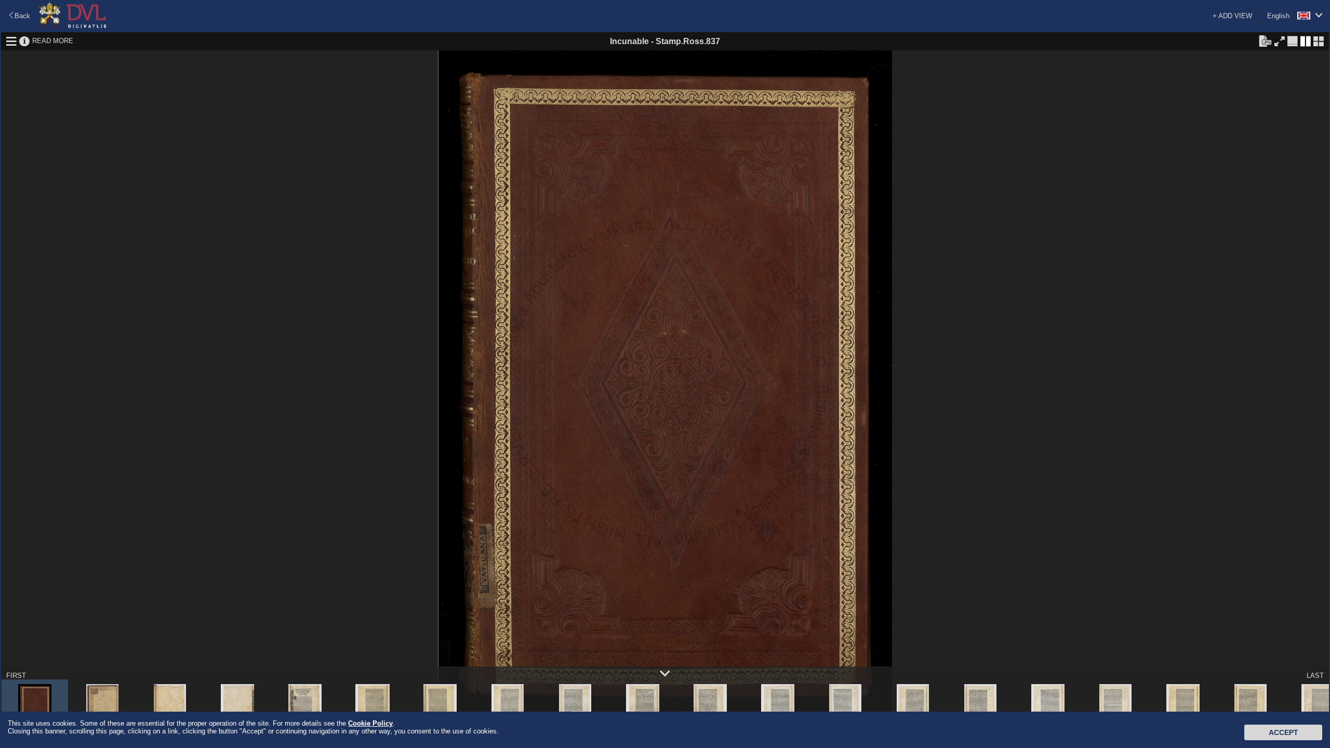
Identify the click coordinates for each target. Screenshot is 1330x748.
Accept (1283, 732)
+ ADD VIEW (1232, 16)
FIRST (16, 675)
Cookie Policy (370, 723)
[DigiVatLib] (73, 26)
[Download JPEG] (1265, 40)
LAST (1315, 675)
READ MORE (52, 41)
